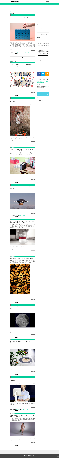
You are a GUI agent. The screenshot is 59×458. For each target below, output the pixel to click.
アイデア (23, 52)
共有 (28, 52)
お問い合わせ (46, 86)
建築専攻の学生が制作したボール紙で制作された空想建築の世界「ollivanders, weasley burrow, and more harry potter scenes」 (43, 46)
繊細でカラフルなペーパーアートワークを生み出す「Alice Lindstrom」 (43, 41)
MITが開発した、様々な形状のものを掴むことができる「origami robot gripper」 (43, 48)
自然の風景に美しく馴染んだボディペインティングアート (22, 258)
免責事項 (29, 455)
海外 (24, 215)
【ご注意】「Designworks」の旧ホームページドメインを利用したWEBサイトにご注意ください (43, 39)
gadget (22, 52)
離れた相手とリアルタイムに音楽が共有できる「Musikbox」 (22, 17)
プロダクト (27, 409)
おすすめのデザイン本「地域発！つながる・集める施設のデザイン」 (43, 52)
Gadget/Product (17, 52)
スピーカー (27, 52)
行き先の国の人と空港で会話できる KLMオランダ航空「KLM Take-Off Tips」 (43, 55)
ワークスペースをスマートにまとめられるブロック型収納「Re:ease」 (43, 53)
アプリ (25, 52)
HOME (24, 455)
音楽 (29, 52)
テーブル (25, 409)
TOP (10, 11)
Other (16, 215)
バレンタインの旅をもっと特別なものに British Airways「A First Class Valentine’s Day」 (43, 50)
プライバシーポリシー (33, 455)
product (22, 409)
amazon (20, 215)
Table (23, 409)
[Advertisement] (29, 7)
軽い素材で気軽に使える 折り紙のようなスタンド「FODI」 (42, 57)
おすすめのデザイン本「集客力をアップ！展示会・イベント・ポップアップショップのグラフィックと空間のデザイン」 (43, 43)
